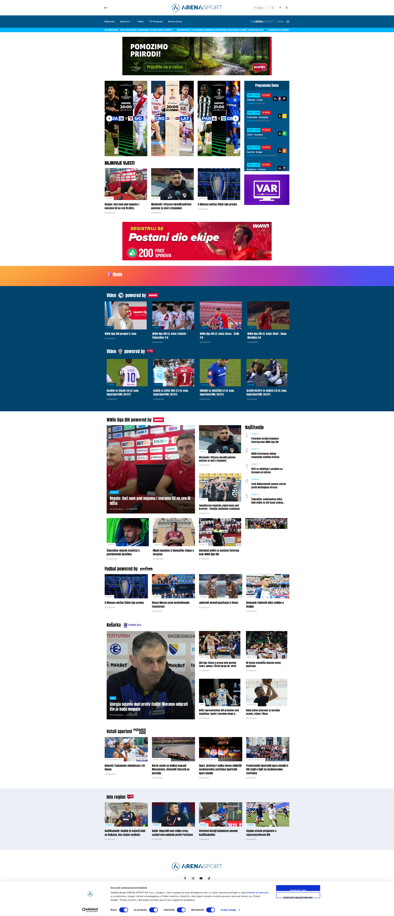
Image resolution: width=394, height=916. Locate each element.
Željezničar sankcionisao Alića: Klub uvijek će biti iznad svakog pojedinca (267, 501)
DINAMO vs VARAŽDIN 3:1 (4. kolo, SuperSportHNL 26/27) (217, 392)
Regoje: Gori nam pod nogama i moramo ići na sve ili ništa (122, 206)
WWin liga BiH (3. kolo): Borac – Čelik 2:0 (219, 335)
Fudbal (202, 198)
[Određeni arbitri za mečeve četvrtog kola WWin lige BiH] (220, 532)
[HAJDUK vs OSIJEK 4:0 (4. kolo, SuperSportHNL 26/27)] (127, 372)
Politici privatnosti (257, 892)
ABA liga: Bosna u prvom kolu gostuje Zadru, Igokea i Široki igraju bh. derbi (217, 664)
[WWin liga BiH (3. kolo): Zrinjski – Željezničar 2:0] (173, 315)
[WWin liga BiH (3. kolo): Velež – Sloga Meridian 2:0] (268, 315)
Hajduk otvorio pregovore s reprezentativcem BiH (261, 833)
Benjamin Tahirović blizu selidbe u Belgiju (265, 604)
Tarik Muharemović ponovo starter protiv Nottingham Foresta (268, 485)
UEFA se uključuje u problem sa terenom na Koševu (267, 470)
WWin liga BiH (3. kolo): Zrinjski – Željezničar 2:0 (169, 335)
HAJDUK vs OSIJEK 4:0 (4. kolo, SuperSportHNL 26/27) (123, 392)
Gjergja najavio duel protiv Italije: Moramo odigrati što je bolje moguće (149, 707)
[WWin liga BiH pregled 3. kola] (126, 315)
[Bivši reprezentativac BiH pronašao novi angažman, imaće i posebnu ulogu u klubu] (219, 692)
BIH (105, 8)
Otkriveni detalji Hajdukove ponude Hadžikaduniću (218, 833)
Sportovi (125, 21)
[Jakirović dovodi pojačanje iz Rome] (220, 586)
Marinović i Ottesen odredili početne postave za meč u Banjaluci (196, 30)
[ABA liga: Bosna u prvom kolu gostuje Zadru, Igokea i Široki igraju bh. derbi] (219, 645)
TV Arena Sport (117, 509)
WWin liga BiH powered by (129, 420)
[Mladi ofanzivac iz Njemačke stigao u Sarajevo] (174, 532)
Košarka (114, 625)
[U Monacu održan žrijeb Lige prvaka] (219, 184)
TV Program (156, 21)
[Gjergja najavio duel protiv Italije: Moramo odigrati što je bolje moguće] (151, 675)
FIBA (113, 698)
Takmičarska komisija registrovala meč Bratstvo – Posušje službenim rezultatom (219, 507)
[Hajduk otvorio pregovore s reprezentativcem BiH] (267, 814)
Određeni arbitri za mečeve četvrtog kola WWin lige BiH (219, 552)
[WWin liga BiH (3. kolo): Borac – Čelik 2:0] (221, 315)
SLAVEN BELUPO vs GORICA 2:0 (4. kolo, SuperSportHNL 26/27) (266, 392)
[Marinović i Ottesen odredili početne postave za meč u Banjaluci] (172, 184)
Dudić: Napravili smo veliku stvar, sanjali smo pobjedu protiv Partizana (172, 833)
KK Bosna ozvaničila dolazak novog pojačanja (263, 664)
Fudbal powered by (121, 568)
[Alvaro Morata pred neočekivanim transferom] (173, 586)
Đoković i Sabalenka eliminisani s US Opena (125, 767)
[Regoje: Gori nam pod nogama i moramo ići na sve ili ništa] (126, 184)
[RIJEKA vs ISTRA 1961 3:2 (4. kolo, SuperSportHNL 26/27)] (173, 372)
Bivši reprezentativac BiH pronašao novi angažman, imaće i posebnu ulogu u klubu (219, 712)
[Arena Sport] (197, 7)
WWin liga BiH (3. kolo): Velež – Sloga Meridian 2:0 (267, 335)
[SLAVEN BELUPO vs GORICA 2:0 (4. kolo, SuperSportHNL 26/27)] (266, 372)
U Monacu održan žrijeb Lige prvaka (268, 30)
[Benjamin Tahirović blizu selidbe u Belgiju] (267, 586)
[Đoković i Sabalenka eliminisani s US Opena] (126, 749)
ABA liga (204, 657)
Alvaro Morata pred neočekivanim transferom (170, 604)
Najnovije (110, 21)
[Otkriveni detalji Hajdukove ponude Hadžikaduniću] (220, 814)
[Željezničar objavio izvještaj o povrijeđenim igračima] (128, 532)
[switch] (153, 909)
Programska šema (267, 85)
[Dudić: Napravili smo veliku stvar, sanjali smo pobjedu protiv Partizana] (173, 814)
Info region (116, 797)
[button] (109, 118)
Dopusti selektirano (298, 897)
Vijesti (109, 198)
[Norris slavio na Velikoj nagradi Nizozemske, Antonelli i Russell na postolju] (173, 749)
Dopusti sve (298, 890)
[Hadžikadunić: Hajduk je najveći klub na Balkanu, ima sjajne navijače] (126, 814)
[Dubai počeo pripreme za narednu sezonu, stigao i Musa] (266, 692)
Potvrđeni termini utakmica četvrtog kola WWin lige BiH (265, 440)
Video (140, 21)
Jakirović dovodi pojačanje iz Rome (218, 603)
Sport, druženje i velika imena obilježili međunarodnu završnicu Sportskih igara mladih (220, 769)
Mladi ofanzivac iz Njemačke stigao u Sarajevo (173, 552)
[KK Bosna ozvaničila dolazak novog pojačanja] (266, 645)
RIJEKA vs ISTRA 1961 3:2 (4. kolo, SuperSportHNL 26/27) (171, 392)
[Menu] (287, 21)
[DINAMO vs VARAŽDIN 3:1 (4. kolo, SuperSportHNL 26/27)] (220, 372)
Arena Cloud (175, 21)
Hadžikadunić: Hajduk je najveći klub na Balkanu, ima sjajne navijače (125, 833)
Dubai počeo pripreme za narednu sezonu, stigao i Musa (263, 712)
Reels (117, 274)
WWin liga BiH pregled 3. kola (120, 334)
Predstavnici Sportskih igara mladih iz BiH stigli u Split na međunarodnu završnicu (267, 769)
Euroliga (252, 705)
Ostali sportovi (119, 731)
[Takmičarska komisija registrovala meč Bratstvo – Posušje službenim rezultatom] (220, 487)
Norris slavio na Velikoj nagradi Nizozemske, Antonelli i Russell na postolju (170, 769)
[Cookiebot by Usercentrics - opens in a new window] (90, 910)
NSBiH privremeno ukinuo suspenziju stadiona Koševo (265, 455)
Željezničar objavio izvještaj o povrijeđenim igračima (123, 552)
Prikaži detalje (228, 910)
